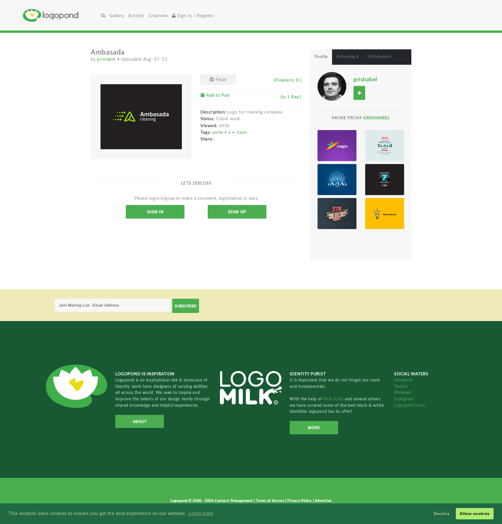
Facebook (403, 380)
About (140, 421)
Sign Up (237, 212)
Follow (359, 93)
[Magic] (337, 145)
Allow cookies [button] (475, 513)
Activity (136, 16)
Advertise (323, 501)
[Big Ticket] (337, 213)
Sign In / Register (195, 16)
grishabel (107, 59)
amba (218, 132)
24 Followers (379, 57)
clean (241, 132)
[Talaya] (384, 145)
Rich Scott (334, 399)
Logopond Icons (409, 405)
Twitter (401, 386)
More (314, 427)
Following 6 (347, 57)
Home (61, 15)
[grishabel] (332, 86)
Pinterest (402, 392)
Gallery (117, 16)
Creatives (158, 16)
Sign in (155, 212)
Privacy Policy (300, 501)
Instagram (403, 399)
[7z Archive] (384, 179)
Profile (321, 57)
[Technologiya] (384, 213)
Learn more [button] (201, 513)
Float (220, 79)
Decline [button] (442, 513)
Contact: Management (234, 501)
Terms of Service (270, 501)
